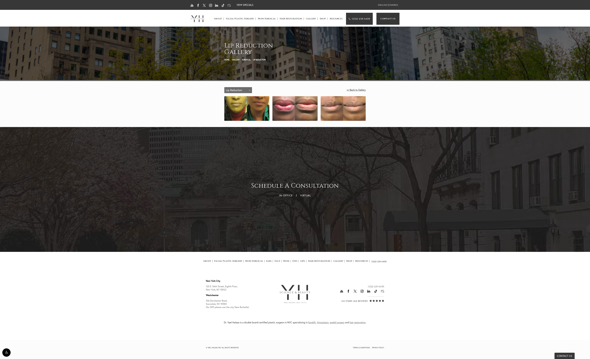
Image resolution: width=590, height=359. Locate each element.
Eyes (294, 261)
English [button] (382, 5)
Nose (286, 261)
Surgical (246, 60)
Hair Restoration (291, 18)
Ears (268, 261)
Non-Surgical (267, 18)
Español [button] (393, 5)
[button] (6, 352)
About (218, 18)
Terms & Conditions (361, 348)
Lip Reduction (259, 60)
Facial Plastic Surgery (240, 18)
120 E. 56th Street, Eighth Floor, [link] (222, 288)
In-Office (286, 195)
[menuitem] (359, 19)
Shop (323, 18)
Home (227, 60)
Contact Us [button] (564, 355)
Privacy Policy (378, 348)
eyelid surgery (337, 322)
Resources (336, 18)
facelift (312, 322)
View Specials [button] (245, 4)
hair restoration (358, 322)
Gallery (311, 18)
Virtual (305, 195)
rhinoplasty (323, 322)
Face (277, 261)
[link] (359, 19)
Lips (302, 261)
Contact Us (387, 18)
